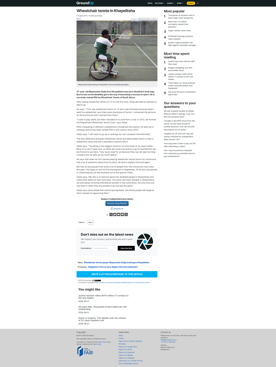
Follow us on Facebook (127, 352)
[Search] (197, 3)
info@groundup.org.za (168, 340)
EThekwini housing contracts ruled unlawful (180, 37)
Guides (170, 3)
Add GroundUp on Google (148, 19)
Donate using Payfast (117, 203)
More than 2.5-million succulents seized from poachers (178, 24)
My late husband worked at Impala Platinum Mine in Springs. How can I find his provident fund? (179, 114)
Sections (159, 3)
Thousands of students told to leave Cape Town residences (181, 16)
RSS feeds (122, 344)
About (121, 335)
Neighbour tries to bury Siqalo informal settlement (113, 267)
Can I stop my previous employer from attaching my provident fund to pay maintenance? (179, 153)
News (150, 3)
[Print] (123, 215)
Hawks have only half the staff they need (181, 62)
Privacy (121, 338)
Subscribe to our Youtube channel (130, 361)
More (180, 3)
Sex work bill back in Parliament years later (182, 93)
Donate (191, 3)
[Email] (119, 215)
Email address (86, 248)
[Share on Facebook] (111, 215)
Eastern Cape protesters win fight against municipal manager (182, 44)
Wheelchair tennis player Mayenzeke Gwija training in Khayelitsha (116, 262)
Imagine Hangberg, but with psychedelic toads (180, 69)
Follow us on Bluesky (126, 355)
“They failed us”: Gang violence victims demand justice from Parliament (181, 85)
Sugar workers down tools (179, 30)
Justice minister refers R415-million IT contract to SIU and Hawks (180, 76)
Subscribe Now (126, 248)
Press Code (97, 344)
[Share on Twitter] (115, 215)
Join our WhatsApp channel (128, 363)
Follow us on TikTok (125, 349)
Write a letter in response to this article (117, 274)
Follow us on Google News (128, 347)
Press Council (102, 342)
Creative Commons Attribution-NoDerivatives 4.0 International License (124, 282)
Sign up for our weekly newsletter (130, 341)
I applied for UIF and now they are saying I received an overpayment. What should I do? (179, 137)
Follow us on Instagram (127, 358)
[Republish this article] (126, 215)
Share (135, 19)
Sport (91, 222)
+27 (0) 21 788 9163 (168, 342)
